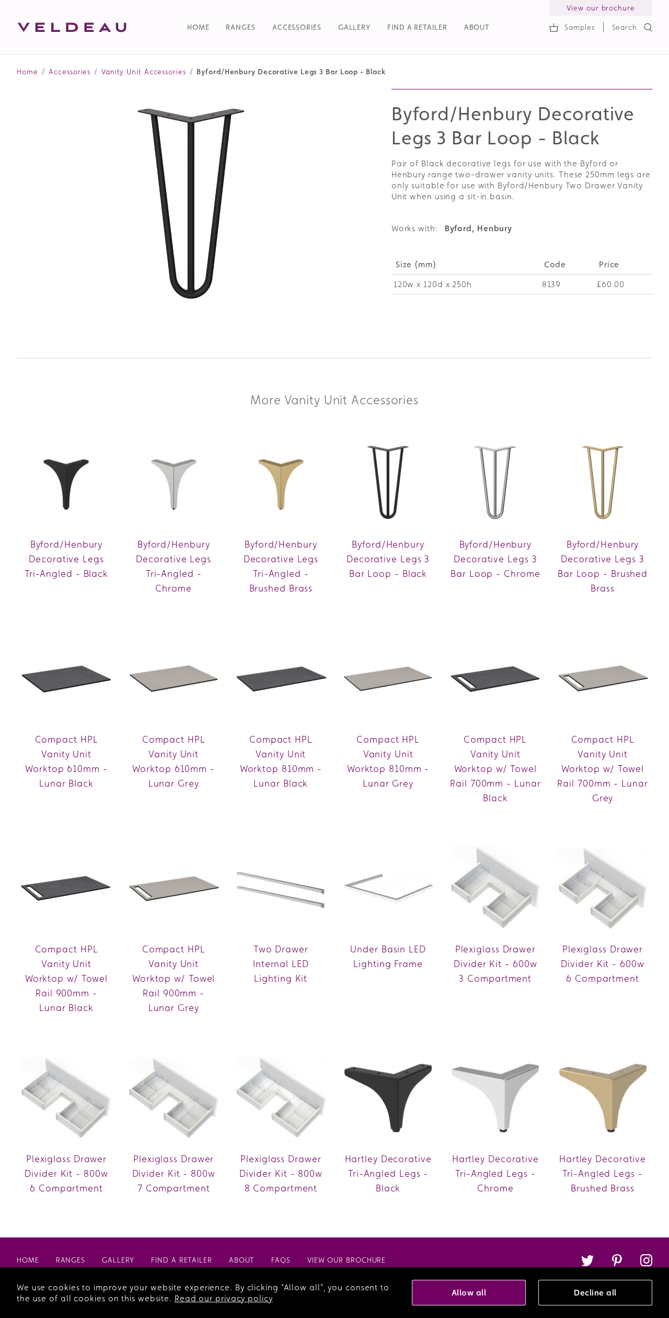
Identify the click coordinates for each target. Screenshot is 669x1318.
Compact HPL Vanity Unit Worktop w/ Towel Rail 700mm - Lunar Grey (602, 768)
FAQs (281, 1260)
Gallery (354, 27)
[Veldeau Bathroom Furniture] (72, 27)
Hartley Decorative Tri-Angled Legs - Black (388, 1173)
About (477, 27)
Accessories (296, 27)
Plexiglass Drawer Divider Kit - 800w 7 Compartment (173, 1173)
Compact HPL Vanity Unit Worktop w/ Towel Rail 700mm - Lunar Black (495, 768)
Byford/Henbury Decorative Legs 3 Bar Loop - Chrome (495, 559)
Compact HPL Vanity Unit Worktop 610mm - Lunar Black (66, 761)
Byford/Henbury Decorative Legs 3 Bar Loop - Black (388, 559)
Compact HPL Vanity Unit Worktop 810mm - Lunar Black (281, 761)
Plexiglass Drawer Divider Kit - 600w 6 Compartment (602, 964)
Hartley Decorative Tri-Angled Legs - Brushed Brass (602, 1173)
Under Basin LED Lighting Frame (388, 956)
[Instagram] (646, 1261)
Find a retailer (417, 27)
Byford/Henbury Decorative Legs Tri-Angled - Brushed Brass (281, 566)
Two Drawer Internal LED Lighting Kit (281, 964)
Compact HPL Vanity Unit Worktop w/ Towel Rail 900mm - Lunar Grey (173, 978)
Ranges (240, 27)
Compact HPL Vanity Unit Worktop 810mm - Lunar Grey (388, 761)
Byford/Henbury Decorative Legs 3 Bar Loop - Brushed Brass (603, 566)
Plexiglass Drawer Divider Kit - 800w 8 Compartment (280, 1173)
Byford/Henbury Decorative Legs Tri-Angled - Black (66, 559)
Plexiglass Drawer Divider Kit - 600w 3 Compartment (495, 964)
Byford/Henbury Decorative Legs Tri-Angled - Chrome (173, 566)
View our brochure (601, 8)
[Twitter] (587, 1261)
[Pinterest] (616, 1261)
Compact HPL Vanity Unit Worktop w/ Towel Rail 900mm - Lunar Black (66, 978)
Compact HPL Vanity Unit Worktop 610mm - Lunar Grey (173, 761)
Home (198, 27)
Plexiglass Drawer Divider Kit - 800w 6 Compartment (66, 1173)
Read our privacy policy (224, 1298)
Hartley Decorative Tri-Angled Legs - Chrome (495, 1173)
